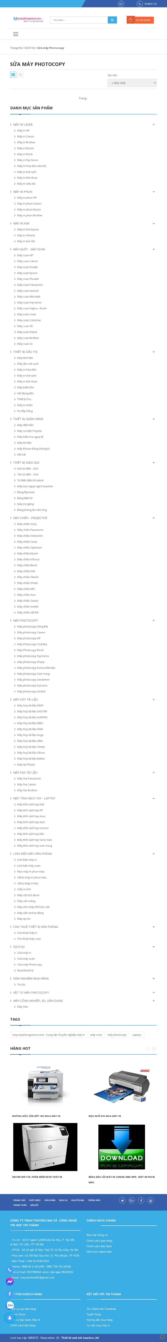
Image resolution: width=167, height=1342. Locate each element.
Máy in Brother (26, 142)
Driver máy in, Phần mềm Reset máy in (37, 1176)
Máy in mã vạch (26, 172)
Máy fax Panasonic (29, 778)
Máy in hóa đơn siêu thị (31, 166)
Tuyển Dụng (94, 1314)
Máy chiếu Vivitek (27, 606)
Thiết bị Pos (24, 399)
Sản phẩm (49, 1200)
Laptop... (137, 1035)
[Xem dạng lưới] (13, 75)
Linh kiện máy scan (29, 865)
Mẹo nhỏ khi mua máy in (105, 1116)
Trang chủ (19, 1200)
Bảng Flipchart (25, 492)
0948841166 (151, 3)
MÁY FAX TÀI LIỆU (25, 772)
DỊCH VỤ (19, 947)
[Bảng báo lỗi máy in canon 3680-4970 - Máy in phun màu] (122, 1147)
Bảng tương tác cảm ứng (32, 510)
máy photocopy (117, 1035)
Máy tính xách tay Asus (31, 816)
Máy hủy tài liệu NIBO (30, 723)
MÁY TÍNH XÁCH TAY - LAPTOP (34, 798)
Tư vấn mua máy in (98, 1325)
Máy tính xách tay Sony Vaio (34, 840)
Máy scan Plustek (28, 279)
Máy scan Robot (27, 332)
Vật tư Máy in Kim (27, 883)
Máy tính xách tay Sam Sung (34, 845)
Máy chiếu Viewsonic (30, 535)
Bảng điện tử (25, 498)
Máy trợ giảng (25, 504)
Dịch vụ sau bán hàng (23, 1308)
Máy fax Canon (26, 784)
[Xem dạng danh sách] (20, 75)
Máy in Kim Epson (28, 229)
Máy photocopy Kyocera (32, 685)
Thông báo (94, 1200)
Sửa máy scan (26, 958)
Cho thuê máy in (27, 933)
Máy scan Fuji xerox (29, 302)
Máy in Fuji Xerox (27, 160)
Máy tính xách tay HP (30, 810)
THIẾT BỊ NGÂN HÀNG (28, 419)
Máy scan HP (25, 255)
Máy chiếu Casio (27, 541)
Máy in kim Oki (26, 241)
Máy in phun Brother (30, 215)
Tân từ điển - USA (27, 474)
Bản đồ (34, 1205)
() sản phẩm (143, 20)
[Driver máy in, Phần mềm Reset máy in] (45, 1147)
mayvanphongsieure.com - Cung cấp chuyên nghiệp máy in (48, 1035)
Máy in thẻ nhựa (27, 178)
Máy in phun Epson (29, 209)
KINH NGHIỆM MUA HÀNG (31, 978)
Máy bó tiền (24, 442)
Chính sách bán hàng (22, 1325)
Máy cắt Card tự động (30, 913)
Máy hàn (22, 1006)
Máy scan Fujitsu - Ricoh (31, 308)
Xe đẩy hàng (25, 411)
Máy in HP (23, 130)
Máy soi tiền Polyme (29, 431)
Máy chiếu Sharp (27, 583)
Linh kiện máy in (27, 859)
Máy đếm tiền (25, 425)
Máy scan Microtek (28, 296)
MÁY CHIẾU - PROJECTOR (30, 518)
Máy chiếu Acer (26, 595)
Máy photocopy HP (29, 638)
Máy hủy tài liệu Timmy (31, 747)
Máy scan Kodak (27, 267)
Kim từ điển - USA (27, 468)
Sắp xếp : (113, 75)
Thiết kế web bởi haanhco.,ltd (80, 1337)
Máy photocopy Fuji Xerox (33, 656)
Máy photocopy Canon (31, 632)
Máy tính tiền (25, 358)
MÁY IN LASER (23, 124)
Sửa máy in (24, 953)
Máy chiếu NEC (26, 589)
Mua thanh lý (25, 970)
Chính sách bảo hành (99, 1246)
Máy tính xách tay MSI (30, 834)
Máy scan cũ (25, 344)
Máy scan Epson (27, 273)
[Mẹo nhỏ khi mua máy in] (122, 1086)
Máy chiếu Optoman (29, 547)
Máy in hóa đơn (26, 369)
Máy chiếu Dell (26, 571)
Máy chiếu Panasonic (30, 530)
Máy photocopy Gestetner (33, 679)
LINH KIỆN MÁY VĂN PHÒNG (32, 854)
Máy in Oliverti (26, 235)
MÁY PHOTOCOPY (25, 620)
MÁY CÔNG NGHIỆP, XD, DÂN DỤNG (38, 1001)
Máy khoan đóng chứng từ (33, 448)
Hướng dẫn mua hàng (99, 1319)
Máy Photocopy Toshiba (32, 644)
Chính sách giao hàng (99, 1240)
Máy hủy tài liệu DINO (30, 705)
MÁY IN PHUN (22, 192)
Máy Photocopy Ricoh (30, 650)
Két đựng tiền (25, 393)
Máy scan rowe (26, 314)
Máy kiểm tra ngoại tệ (30, 437)
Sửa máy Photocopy (29, 964)
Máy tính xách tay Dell (30, 804)
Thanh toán (19, 1205)
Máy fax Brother (27, 790)
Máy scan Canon (27, 261)
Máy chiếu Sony (27, 524)
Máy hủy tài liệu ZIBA (30, 741)
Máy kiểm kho (25, 387)
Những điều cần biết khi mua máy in (36, 1116)
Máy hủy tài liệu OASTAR (32, 711)
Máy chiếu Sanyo (27, 600)
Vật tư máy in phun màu (31, 877)
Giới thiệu (35, 1200)
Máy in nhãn (25, 405)
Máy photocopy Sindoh (31, 691)
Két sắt (21, 454)
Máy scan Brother (28, 338)
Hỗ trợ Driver (17, 1314)
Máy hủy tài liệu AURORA (32, 717)
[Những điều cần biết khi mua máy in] (45, 1086)
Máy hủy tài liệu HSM (30, 729)
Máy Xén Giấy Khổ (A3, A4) (33, 907)
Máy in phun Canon (29, 203)
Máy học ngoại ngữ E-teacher (35, 486)
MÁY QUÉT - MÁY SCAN (29, 249)
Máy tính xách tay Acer (31, 822)
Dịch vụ (63, 1200)
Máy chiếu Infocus (28, 559)
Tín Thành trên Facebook (101, 1308)
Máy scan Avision (28, 290)
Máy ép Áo (23, 919)
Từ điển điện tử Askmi (30, 480)
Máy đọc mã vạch (27, 364)
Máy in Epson (25, 148)
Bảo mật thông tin (97, 1235)
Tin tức (21, 984)
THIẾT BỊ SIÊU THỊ (25, 352)
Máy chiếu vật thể (27, 612)
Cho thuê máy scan (29, 938)
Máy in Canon (25, 136)
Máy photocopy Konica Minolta (36, 668)
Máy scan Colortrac (29, 320)
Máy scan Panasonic (30, 285)
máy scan (96, 1035)
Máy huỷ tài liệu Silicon (31, 752)
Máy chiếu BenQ (27, 565)
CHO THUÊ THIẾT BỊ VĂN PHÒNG (35, 927)
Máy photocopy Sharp (31, 662)
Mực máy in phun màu (31, 871)
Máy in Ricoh (25, 154)
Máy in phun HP (27, 197)
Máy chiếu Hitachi (28, 577)
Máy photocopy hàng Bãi (32, 626)
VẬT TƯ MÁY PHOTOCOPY (31, 992)
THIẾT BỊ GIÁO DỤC (26, 462)
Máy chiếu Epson (27, 553)
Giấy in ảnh (24, 889)
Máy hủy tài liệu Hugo (30, 735)
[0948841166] (9, 1270)
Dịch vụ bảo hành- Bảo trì (25, 1319)
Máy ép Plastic (26, 764)
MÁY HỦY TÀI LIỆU (25, 699)
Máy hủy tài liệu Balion (31, 758)
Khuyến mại (77, 1200)
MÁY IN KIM (21, 223)
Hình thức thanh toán (99, 1251)
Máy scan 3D (25, 326)
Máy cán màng (26, 901)
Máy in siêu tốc (26, 183)
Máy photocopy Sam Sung (33, 673)
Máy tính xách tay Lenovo (33, 828)
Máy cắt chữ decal (28, 895)
